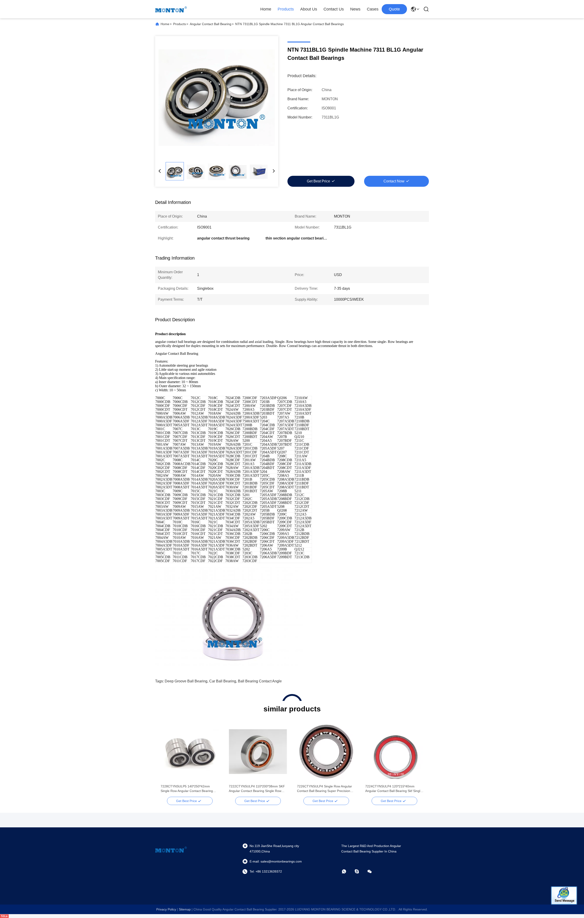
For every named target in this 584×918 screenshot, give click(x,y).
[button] (166, 759)
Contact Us (333, 9)
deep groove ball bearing (186, 681)
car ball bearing (222, 681)
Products (286, 9)
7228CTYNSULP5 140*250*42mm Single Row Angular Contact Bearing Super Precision (187, 788)
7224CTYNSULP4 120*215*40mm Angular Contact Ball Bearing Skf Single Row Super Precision (393, 788)
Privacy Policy (166, 909)
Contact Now (393, 181)
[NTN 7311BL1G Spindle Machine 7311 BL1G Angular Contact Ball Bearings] (217, 97)
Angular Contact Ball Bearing (210, 24)
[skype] (360, 871)
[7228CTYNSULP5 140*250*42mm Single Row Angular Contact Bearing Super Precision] (190, 751)
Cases (372, 9)
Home (265, 9)
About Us (308, 9)
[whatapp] (347, 871)
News (355, 9)
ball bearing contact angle (260, 681)
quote (394, 9)
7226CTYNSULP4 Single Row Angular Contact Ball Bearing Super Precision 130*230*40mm (324, 788)
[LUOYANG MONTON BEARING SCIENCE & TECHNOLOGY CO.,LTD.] (171, 9)
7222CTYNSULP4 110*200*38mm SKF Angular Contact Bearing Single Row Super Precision (257, 788)
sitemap (185, 909)
